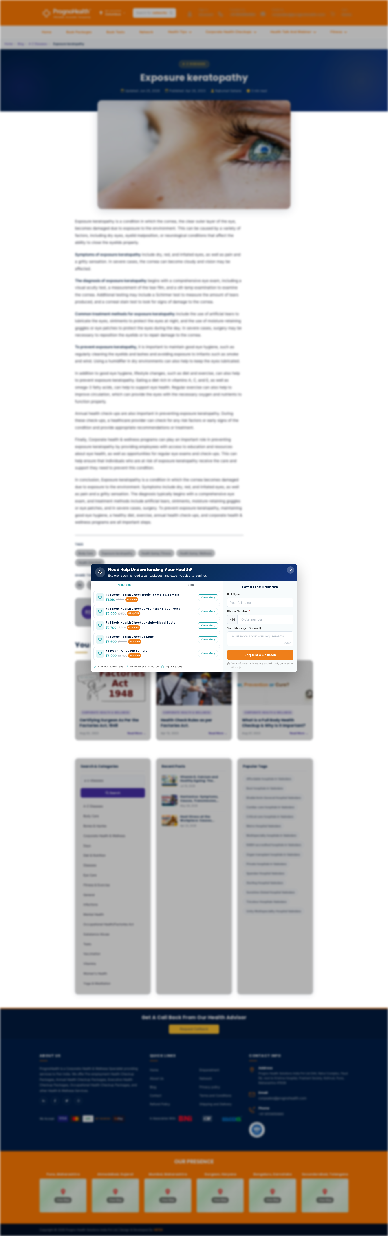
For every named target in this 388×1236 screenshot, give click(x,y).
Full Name (235, 594)
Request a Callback (260, 655)
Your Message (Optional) (244, 628)
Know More (208, 597)
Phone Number (238, 611)
